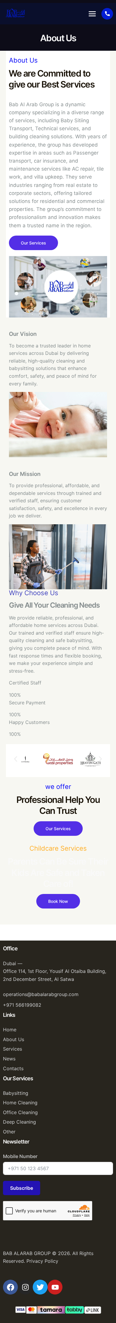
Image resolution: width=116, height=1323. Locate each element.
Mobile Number (20, 1156)
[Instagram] (25, 1287)
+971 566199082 (22, 1005)
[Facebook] (10, 1287)
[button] (92, 14)
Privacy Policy (42, 1261)
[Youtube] (55, 1287)
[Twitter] (40, 1287)
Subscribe (21, 1188)
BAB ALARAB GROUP (27, 1253)
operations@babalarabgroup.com (41, 994)
